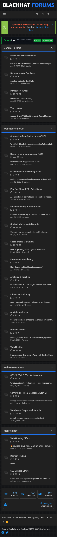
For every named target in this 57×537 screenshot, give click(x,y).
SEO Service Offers (19, 471)
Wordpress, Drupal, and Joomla (25, 410)
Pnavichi (24, 322)
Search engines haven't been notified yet (27, 418)
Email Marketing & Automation (25, 206)
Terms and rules (19, 517)
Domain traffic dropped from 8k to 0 (25, 162)
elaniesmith (27, 164)
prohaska (25, 270)
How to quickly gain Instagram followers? (27, 249)
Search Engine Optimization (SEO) (26, 154)
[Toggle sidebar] (53, 14)
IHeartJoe (26, 182)
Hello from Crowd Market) (21, 98)
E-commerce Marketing (21, 259)
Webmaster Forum (14, 128)
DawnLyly (26, 252)
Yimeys (25, 340)
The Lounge (16, 108)
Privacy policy (33, 517)
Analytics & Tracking (20, 277)
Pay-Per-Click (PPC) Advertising (26, 189)
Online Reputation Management (25, 171)
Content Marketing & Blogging (25, 224)
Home (49, 517)
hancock (24, 287)
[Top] (3, 522)
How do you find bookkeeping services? (26, 267)
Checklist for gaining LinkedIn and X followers (29, 232)
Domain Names (18, 329)
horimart (25, 119)
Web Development (14, 367)
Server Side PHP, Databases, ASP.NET (28, 393)
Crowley (26, 386)
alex (23, 421)
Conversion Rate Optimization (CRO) (28, 136)
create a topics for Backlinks (22, 81)
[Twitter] (7, 532)
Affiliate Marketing (19, 312)
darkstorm (26, 403)
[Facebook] (2, 532)
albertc (24, 357)
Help (43, 517)
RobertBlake (26, 147)
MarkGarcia (26, 66)
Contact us (6, 517)
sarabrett (26, 199)
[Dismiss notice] (52, 24)
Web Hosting (16, 347)
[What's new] (48, 14)
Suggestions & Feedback (22, 73)
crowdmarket (27, 101)
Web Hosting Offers (20, 438)
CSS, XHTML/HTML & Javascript (26, 375)
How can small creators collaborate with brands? (30, 302)
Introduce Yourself (19, 90)
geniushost (27, 449)
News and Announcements (23, 55)
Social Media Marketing (22, 241)
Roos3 (24, 234)
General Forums (12, 47)
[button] (4, 14)
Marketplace (11, 430)
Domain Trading (18, 456)
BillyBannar (26, 305)
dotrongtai (46, 503)
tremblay (25, 217)
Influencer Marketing (20, 294)
